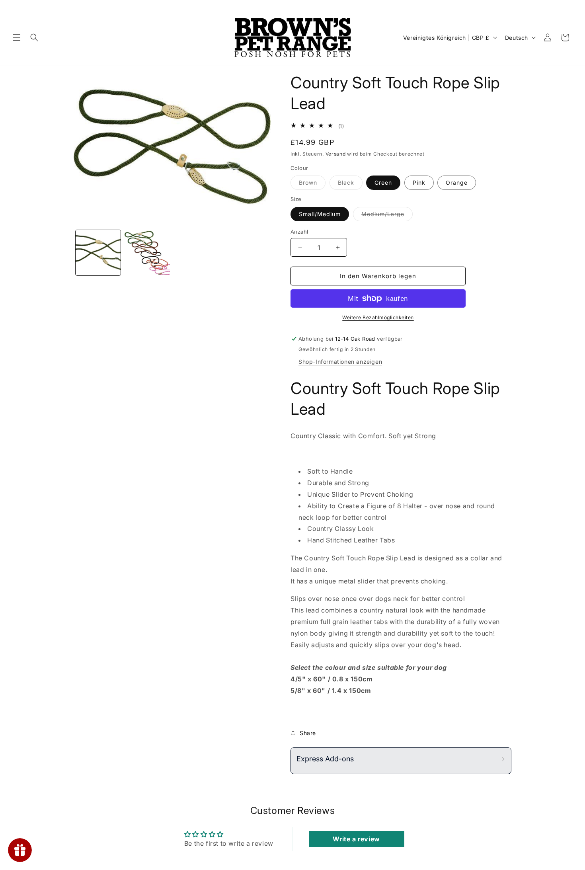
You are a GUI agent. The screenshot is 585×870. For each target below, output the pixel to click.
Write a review (356, 839)
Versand (336, 154)
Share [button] (308, 733)
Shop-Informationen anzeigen (340, 361)
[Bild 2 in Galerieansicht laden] (147, 252)
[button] (16, 37)
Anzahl (299, 231)
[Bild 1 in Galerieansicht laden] (98, 252)
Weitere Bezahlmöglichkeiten (378, 317)
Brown (312, 184)
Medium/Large (387, 215)
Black (350, 184)
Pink (419, 182)
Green (383, 182)
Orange (457, 182)
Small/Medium (320, 214)
